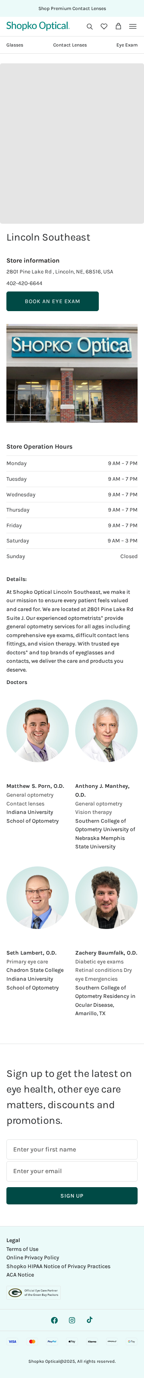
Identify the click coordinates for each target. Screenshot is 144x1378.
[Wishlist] (104, 26)
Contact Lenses (70, 45)
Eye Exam (127, 45)
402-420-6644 (24, 283)
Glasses (14, 45)
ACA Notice (20, 1274)
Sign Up (72, 1195)
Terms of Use (22, 1249)
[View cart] (118, 26)
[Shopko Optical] (38, 26)
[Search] (89, 26)
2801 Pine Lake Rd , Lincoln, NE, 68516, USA (59, 271)
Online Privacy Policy (32, 1257)
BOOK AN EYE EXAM (52, 301)
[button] (89, 26)
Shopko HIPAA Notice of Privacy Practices (58, 1266)
